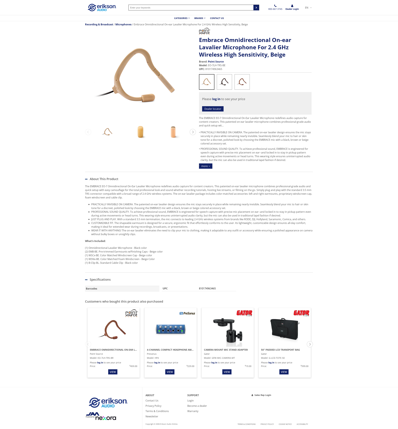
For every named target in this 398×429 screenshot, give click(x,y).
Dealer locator (212, 109)
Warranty (192, 411)
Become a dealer (197, 406)
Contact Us (217, 18)
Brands (198, 18)
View (113, 372)
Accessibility (302, 424)
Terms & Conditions (157, 411)
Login (190, 400)
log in (216, 99)
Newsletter (152, 416)
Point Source (216, 61)
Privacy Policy (153, 406)
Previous (88, 132)
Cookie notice (285, 424)
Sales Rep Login (263, 395)
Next (193, 132)
